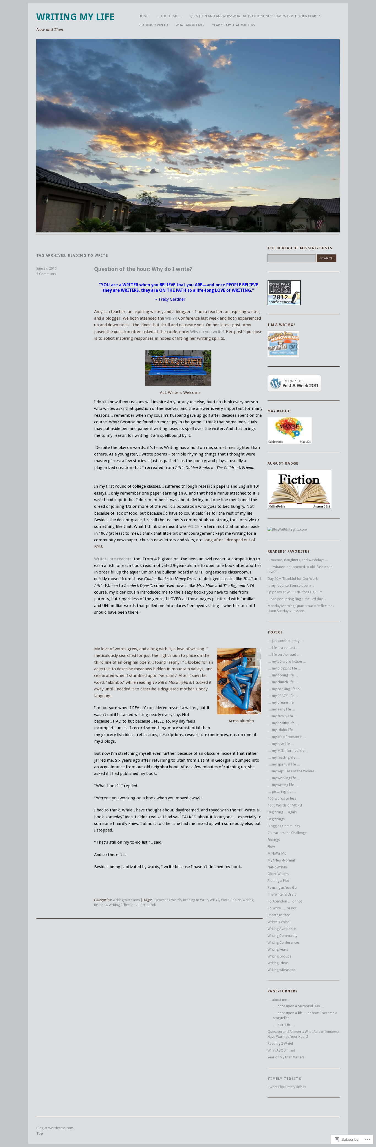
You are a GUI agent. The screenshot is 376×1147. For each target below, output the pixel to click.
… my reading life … (284, 757)
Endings (274, 840)
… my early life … (281, 709)
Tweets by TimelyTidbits (287, 1087)
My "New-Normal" (282, 860)
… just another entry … (286, 641)
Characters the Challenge (287, 833)
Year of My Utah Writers (233, 25)
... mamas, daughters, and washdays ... (298, 560)
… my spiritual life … (284, 764)
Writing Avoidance (282, 929)
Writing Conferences (283, 942)
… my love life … (281, 744)
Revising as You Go (282, 887)
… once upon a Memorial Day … (298, 1006)
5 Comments (46, 274)
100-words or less (282, 798)
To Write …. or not (282, 908)
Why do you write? (207, 331)
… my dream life (281, 702)
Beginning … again (282, 812)
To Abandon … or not (285, 901)
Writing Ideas (278, 963)
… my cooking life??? (284, 689)
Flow (271, 846)
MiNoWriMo (277, 853)
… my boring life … (283, 675)
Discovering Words (166, 900)
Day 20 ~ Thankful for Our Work (293, 579)
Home (143, 16)
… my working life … (284, 778)
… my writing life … (283, 785)
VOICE (193, 526)
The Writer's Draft (282, 894)
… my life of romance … (287, 737)
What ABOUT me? (190, 25)
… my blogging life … (284, 668)
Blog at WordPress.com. (55, 1128)
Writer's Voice (278, 922)
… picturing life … (282, 791)
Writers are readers (113, 558)
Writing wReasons (126, 900)
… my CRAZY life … (283, 696)
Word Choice (231, 900)
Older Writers (278, 874)
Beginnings (276, 819)
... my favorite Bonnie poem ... (291, 585)
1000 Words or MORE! (285, 805)
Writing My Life (75, 17)
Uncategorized (279, 915)
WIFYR (171, 318)
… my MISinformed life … (288, 750)
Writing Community (282, 936)
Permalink (148, 905)
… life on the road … (284, 654)
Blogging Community (284, 826)
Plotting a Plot (278, 881)
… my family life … (282, 716)
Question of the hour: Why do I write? (143, 269)
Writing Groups (279, 956)
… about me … (169, 16)
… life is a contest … (284, 648)
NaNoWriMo (277, 867)
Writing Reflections (123, 905)
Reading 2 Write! (153, 25)
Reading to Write (195, 900)
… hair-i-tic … (284, 1025)
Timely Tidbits (284, 1079)
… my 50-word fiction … (287, 661)
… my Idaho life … (282, 730)
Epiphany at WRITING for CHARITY (295, 592)
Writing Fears (278, 949)
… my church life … (283, 682)
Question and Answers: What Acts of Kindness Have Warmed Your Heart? (255, 16)
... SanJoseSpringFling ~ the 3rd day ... (297, 599)
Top (39, 1133)
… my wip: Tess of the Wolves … (293, 771)
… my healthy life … (283, 723)
